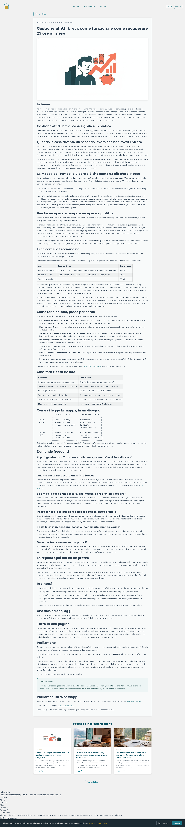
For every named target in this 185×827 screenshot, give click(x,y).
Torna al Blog (40, 14)
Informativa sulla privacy (98, 823)
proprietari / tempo (66, 706)
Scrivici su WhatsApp (92, 366)
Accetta (177, 823)
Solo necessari (163, 823)
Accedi (178, 6)
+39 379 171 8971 (134, 701)
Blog (103, 6)
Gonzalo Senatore (48, 22)
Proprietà (90, 6)
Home (76, 6)
